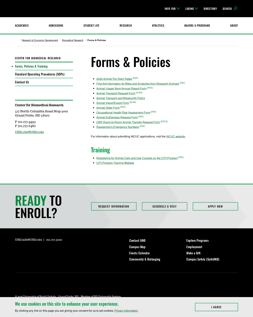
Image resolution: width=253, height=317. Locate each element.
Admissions (56, 25)
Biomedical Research (72, 40)
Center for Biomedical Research (38, 58)
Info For (170, 9)
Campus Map (137, 246)
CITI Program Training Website (115, 163)
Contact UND (137, 240)
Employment (194, 246)
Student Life (91, 25)
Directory (210, 9)
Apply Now (215, 206)
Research (126, 25)
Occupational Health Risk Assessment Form (123, 112)
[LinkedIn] (33, 249)
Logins (189, 9)
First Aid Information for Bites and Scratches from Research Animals (137, 84)
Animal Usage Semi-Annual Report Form (121, 88)
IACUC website (175, 136)
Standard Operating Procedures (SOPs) (39, 74)
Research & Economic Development (40, 40)
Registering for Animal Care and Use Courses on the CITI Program (137, 158)
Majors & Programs (197, 25)
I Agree (224, 307)
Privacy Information (126, 311)
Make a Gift (193, 253)
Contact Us (22, 82)
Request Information (113, 206)
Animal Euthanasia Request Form (117, 117)
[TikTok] (50, 249)
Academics (22, 25)
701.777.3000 (54, 239)
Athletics (158, 25)
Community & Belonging (144, 259)
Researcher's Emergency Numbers (117, 127)
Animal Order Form (108, 108)
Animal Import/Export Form (112, 103)
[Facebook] (25, 249)
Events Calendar (139, 253)
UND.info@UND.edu (28, 239)
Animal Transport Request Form (115, 93)
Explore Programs (197, 240)
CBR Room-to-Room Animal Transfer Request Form (128, 122)
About (234, 25)
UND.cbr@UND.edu (29, 132)
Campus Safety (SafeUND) (202, 259)
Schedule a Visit (164, 206)
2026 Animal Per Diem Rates (114, 79)
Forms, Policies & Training (31, 66)
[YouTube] (42, 249)
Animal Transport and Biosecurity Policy (120, 98)
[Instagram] (17, 249)
